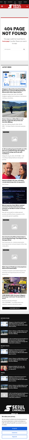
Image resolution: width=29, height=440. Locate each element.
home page (5, 41)
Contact (25, 1)
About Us (5, 2)
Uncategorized (6, 72)
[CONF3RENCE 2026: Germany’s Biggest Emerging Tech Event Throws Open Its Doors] (14, 285)
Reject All (14, 436)
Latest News (6, 67)
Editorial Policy (20, 2)
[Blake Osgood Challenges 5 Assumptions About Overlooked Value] (14, 257)
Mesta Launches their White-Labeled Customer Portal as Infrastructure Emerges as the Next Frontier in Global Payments (13, 208)
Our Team (15, 2)
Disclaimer (10, 1)
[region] (14, 427)
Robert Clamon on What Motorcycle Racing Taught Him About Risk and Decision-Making (13, 120)
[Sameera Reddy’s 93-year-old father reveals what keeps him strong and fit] (14, 170)
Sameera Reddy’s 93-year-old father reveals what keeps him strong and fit (13, 181)
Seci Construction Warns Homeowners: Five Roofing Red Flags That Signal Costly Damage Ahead (14, 238)
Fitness (4, 163)
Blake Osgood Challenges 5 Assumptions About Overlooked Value (14, 267)
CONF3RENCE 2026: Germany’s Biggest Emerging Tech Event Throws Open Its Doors (13, 297)
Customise (14, 432)
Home (1, 1)
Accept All (14, 428)
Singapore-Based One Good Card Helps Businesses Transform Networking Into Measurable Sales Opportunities (14, 90)
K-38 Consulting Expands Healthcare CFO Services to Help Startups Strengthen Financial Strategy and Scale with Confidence (14, 151)
